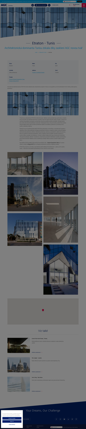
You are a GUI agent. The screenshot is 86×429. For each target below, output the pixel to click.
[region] (12, 419)
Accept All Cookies (11, 418)
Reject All (12, 421)
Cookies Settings (12, 424)
